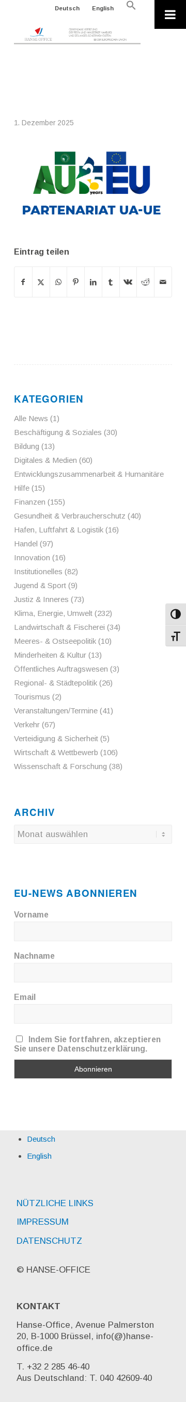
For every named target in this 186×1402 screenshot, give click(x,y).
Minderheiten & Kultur (50, 654)
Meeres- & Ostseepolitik (55, 641)
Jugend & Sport (40, 585)
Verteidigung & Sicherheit (56, 738)
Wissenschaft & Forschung (60, 766)
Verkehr (27, 724)
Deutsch (67, 8)
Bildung (26, 446)
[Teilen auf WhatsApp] (58, 282)
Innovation (32, 557)
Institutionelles (38, 571)
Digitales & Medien (45, 460)
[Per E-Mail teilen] (163, 282)
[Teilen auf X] (41, 282)
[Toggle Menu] (170, 14)
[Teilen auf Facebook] (23, 282)
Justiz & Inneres (41, 599)
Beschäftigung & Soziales (58, 432)
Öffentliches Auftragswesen (61, 668)
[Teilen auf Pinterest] (75, 282)
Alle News (31, 418)
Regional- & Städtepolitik (55, 682)
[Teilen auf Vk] (128, 282)
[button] (131, 8)
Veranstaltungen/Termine (56, 710)
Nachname (34, 956)
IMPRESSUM (43, 1222)
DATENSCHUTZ (49, 1241)
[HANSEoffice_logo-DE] (77, 36)
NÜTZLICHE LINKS (55, 1203)
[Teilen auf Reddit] (145, 282)
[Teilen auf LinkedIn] (93, 282)
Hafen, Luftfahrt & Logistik (58, 529)
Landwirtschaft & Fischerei (59, 627)
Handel (26, 543)
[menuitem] (67, 8)
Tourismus (32, 696)
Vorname (31, 914)
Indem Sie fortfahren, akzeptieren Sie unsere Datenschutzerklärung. (87, 1044)
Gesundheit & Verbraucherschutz (70, 515)
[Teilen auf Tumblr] (110, 282)
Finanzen (29, 501)
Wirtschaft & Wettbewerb (56, 752)
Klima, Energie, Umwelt (53, 613)
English (103, 8)
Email (25, 997)
